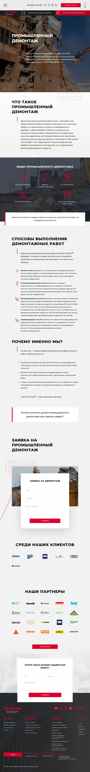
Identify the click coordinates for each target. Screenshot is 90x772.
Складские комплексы (32, 725)
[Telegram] (49, 5)
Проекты (81, 726)
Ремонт (6, 730)
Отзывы (80, 731)
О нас (80, 724)
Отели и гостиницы (31, 732)
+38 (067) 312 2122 (47, 756)
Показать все (45, 646)
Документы (81, 729)
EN (85, 7)
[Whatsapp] (56, 5)
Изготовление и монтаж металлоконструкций (59, 748)
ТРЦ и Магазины (30, 722)
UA (85, 5)
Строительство (8, 727)
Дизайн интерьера (9, 725)
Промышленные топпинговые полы (57, 744)
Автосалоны (29, 730)
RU (85, 3)
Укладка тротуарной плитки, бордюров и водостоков (58, 737)
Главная (34, 21)
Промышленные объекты (33, 727)
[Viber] (52, 5)
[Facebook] (65, 708)
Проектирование (9, 722)
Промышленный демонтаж (49, 21)
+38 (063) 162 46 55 (31, 756)
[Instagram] (61, 708)
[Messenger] (45, 5)
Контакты (81, 734)
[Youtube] (56, 708)
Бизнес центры (56, 732)
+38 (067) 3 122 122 (34, 5)
